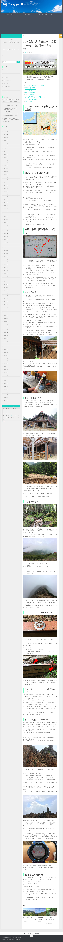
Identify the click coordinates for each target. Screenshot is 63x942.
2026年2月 (6, 143)
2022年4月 (6, 264)
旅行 (39, 14)
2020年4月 (6, 332)
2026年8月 (6, 129)
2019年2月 (6, 372)
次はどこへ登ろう (29, 101)
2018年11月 (6, 380)
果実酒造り (44, 14)
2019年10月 (6, 349)
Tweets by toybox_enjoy (7, 55)
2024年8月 (6, 191)
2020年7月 (6, 324)
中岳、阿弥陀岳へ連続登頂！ (32, 99)
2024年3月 (6, 202)
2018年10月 (6, 383)
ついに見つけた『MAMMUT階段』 (33, 96)
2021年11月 (6, 278)
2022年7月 (6, 256)
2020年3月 (6, 335)
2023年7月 (6, 222)
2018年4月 (6, 400)
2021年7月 (6, 290)
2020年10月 (6, 315)
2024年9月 (6, 188)
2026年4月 (6, 137)
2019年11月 (6, 346)
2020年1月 (6, 341)
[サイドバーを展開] (60, 36)
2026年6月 (6, 131)
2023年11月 (6, 213)
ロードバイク (23, 14)
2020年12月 (6, 310)
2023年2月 (6, 236)
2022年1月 (6, 273)
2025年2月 (6, 177)
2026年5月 (6, 134)
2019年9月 (6, 352)
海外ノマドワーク (7, 89)
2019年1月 (6, 375)
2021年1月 (6, 307)
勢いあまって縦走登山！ (31, 87)
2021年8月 (6, 287)
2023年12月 (6, 211)
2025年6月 (6, 165)
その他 (50, 14)
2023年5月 (6, 228)
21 (13, 415)
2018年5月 (6, 397)
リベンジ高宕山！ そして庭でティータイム (50, 919)
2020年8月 (6, 321)
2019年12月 (6, 344)
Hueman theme (17, 939)
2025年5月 (6, 168)
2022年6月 (6, 259)
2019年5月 (6, 363)
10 (3, 413)
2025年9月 (6, 157)
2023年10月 (6, 216)
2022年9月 (6, 250)
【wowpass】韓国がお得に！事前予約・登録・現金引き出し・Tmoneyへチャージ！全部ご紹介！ (11, 110)
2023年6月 (6, 225)
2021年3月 (6, 301)
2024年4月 (6, 199)
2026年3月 (6, 140)
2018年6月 (6, 394)
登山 (12, 14)
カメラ (35, 14)
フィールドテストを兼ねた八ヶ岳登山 (34, 85)
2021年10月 (6, 281)
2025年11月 (6, 151)
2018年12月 (6, 377)
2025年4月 (6, 171)
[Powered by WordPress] (7, 939)
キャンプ (30, 14)
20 (11, 415)
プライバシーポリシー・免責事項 (31, 933)
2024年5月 (6, 196)
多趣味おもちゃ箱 (12, 4)
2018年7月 (6, 392)
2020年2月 (6, 338)
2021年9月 (6, 284)
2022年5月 (6, 261)
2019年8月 (6, 355)
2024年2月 (6, 205)
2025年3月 (6, 174)
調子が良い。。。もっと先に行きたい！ (35, 98)
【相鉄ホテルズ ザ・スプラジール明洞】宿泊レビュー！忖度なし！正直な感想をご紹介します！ (10, 120)
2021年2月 (6, 304)
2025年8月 (6, 160)
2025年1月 (6, 179)
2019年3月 (6, 369)
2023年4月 (6, 230)
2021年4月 (6, 298)
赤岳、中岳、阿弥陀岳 (30, 89)
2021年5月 (6, 295)
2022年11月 (6, 245)
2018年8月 (6, 389)
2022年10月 (6, 247)
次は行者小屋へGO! (30, 92)
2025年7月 (6, 162)
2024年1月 (6, 208)
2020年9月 (6, 318)
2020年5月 (6, 329)
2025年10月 (6, 154)
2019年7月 (6, 358)
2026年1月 (6, 146)
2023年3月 (6, 233)
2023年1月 (6, 239)
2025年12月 (6, 148)
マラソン (17, 14)
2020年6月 (6, 327)
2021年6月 (6, 293)
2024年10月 (6, 185)
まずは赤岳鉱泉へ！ (30, 90)
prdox (26, 52)
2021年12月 (6, 276)
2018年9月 (6, 386)
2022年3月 (6, 267)
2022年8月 (6, 253)
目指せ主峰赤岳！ (29, 94)
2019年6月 (6, 360)
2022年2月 (6, 270)
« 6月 (3, 421)
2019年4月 (6, 366)
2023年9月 (6, 219)
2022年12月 (6, 242)
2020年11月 (6, 312)
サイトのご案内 (5, 14)
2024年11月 (6, 182)
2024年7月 (6, 194)
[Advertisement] (31, 24)
